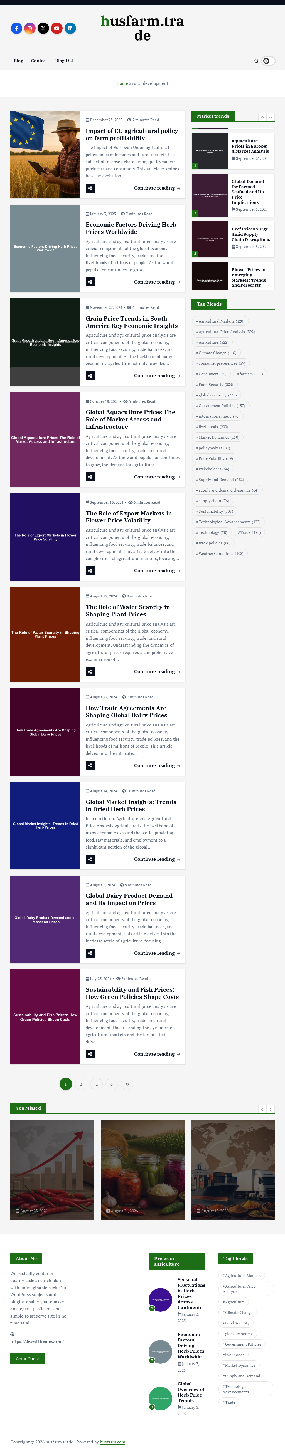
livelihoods (213, 426)
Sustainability (216, 511)
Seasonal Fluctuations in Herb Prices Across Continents (191, 1293)
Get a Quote (28, 1358)
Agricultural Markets (222, 321)
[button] (262, 117)
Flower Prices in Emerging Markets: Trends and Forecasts (249, 277)
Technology (213, 532)
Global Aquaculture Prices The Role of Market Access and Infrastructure (130, 419)
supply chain (214, 500)
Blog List (64, 60)
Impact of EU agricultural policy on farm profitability (132, 134)
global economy (218, 395)
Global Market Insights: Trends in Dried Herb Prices (131, 805)
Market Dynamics (219, 437)
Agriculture (214, 342)
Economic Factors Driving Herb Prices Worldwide (131, 228)
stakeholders (214, 469)
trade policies (215, 542)
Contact (39, 60)
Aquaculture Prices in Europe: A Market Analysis (250, 146)
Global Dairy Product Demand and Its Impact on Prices (129, 899)
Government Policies (222, 405)
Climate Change (218, 352)
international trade (219, 416)
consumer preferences (222, 363)
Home (122, 83)
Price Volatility (216, 458)
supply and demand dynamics (229, 490)
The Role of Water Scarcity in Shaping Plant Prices (128, 610)
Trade (250, 532)
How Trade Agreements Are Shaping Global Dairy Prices (127, 711)
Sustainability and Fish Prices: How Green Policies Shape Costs (132, 993)
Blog (18, 60)
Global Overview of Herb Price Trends (191, 1392)
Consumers (213, 373)
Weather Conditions (221, 553)
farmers (251, 373)
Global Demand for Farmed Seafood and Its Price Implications (248, 192)
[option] (233, 151)
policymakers (214, 447)
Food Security (216, 384)
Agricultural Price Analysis (227, 331)
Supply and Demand (221, 479)
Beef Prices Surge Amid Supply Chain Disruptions (251, 234)
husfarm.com (112, 1442)
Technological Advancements (230, 521)
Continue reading (155, 188)
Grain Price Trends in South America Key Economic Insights (132, 322)
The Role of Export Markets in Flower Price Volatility (129, 517)
